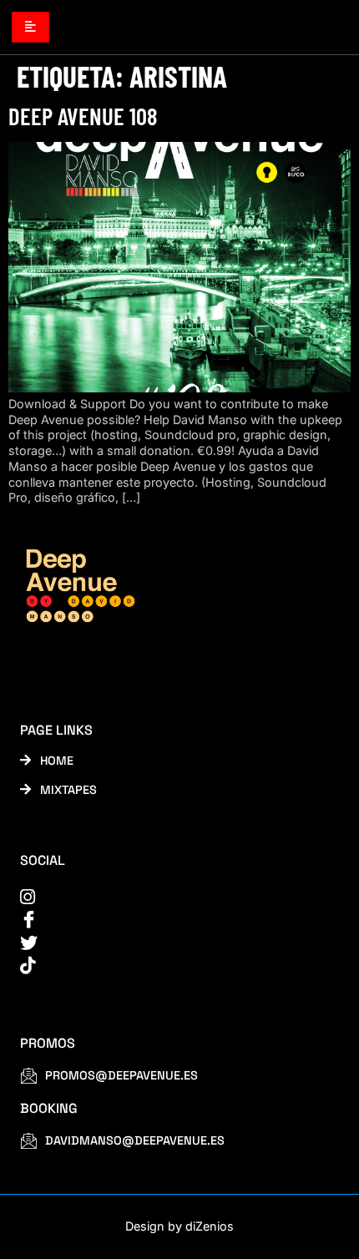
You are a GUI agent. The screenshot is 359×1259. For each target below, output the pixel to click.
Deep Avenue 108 (83, 115)
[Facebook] (168, 919)
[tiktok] (168, 965)
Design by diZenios (179, 1226)
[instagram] (168, 897)
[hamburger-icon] (30, 27)
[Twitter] (168, 943)
